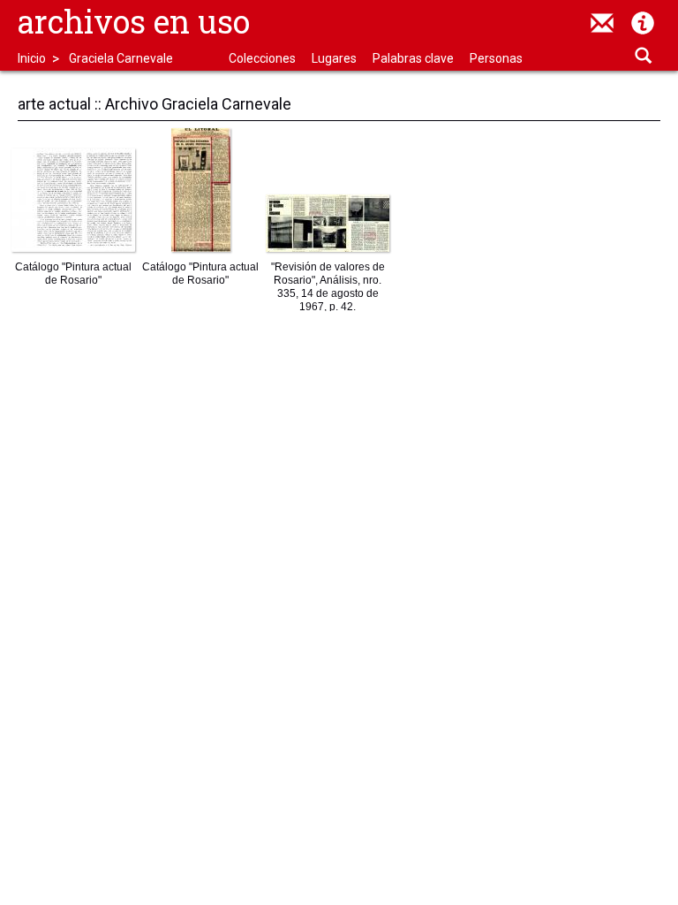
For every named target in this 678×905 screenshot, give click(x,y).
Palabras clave (413, 58)
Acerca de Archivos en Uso (642, 23)
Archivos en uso (134, 21)
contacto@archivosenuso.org (602, 23)
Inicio (32, 58)
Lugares (334, 58)
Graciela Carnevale (121, 58)
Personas (496, 58)
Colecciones (262, 58)
